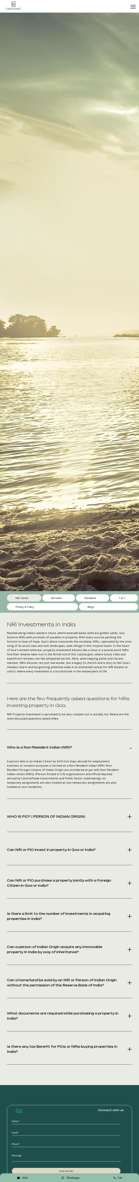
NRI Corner (21, 598)
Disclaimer (90, 598)
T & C (122, 598)
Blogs (90, 606)
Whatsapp (73, 1178)
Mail (25, 1178)
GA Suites (56, 598)
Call (119, 1178)
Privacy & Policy (24, 606)
